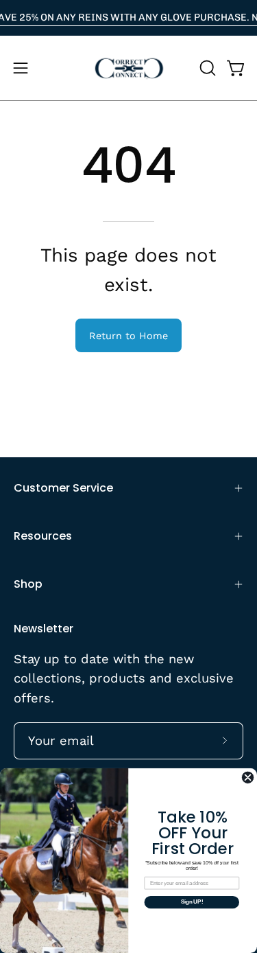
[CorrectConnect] (128, 68)
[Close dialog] (247, 777)
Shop (28, 584)
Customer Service (63, 488)
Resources (43, 536)
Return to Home (128, 335)
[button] (206, 68)
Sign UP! (192, 902)
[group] (128, 18)
